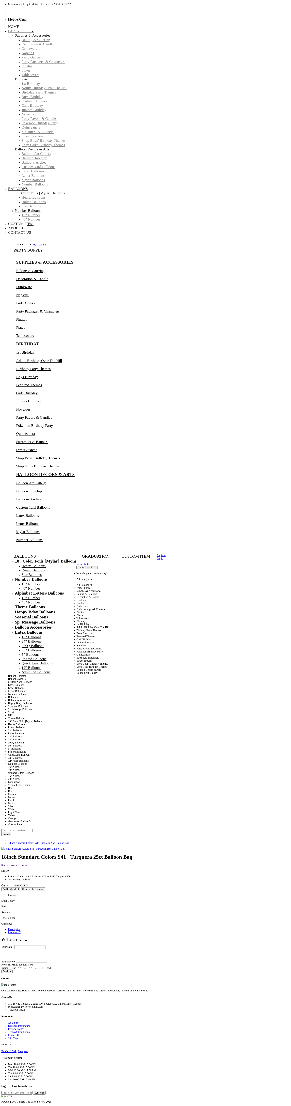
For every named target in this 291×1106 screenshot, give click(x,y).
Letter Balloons (27, 523)
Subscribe (39, 1093)
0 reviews (6, 865)
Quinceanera (25, 433)
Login (160, 558)
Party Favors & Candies (34, 417)
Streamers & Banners (32, 442)
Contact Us (14, 1035)
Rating (4, 968)
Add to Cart (20, 885)
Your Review (8, 961)
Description (14, 929)
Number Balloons (29, 540)
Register (161, 555)
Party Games (25, 303)
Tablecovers (25, 335)
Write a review (19, 865)
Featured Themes (29, 385)
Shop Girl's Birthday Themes (38, 466)
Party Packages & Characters (38, 311)
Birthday (27, 343)
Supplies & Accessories (44, 262)
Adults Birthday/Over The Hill (39, 361)
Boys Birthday (27, 377)
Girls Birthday (27, 393)
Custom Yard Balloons (33, 507)
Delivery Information (19, 1025)
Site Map (13, 1038)
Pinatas (21, 319)
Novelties (23, 409)
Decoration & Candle (32, 279)
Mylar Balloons (28, 531)
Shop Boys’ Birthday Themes (38, 458)
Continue (7, 971)
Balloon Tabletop (29, 491)
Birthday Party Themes (33, 369)
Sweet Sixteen (26, 450)
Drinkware (24, 287)
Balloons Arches (28, 499)
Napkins (22, 295)
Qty (3, 885)
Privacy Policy (16, 1028)
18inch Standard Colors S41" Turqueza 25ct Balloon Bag (38, 843)
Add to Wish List (11, 889)
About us (13, 1022)
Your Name (7, 946)
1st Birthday (25, 352)
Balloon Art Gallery (31, 483)
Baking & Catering (30, 271)
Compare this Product (32, 889)
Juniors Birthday (28, 401)
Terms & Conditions (19, 1032)
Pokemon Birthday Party (34, 425)
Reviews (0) (14, 932)
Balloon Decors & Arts (45, 474)
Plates (20, 327)
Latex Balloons (27, 515)
